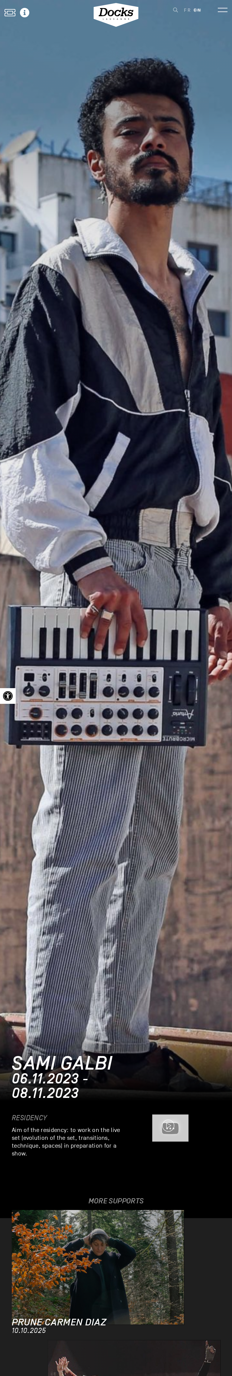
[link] (8, 696)
